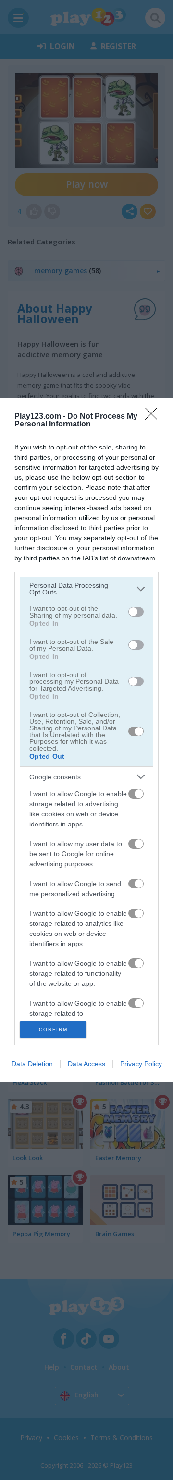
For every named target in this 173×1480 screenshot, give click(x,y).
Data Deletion (32, 1064)
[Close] (154, 417)
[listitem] (86, 588)
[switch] (136, 612)
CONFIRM (53, 1029)
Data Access (86, 1064)
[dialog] (86, 740)
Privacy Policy (141, 1064)
